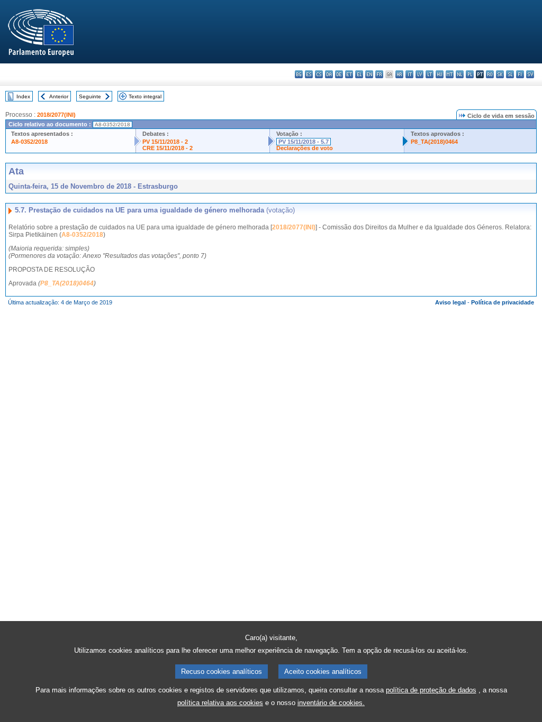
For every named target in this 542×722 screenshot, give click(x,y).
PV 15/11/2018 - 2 (165, 141)
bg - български (299, 74)
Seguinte (90, 96)
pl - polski (470, 74)
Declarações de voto (304, 148)
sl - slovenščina (510, 74)
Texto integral (145, 96)
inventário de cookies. (331, 703)
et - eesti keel (349, 74)
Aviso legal (450, 302)
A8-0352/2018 (29, 141)
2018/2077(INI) (56, 115)
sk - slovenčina (500, 74)
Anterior (58, 96)
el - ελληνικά (359, 74)
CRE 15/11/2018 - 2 (167, 148)
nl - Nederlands (460, 74)
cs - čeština (319, 74)
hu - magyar (440, 74)
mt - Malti (450, 74)
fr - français (379, 74)
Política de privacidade (502, 302)
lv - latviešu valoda (419, 74)
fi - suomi (520, 74)
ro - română (490, 74)
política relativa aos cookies (220, 703)
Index (23, 96)
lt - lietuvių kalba (429, 74)
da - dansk (329, 74)
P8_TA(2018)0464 (434, 141)
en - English (369, 74)
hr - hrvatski (399, 74)
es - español (309, 74)
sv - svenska (530, 74)
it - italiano (409, 74)
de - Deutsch (339, 74)
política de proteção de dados (431, 690)
